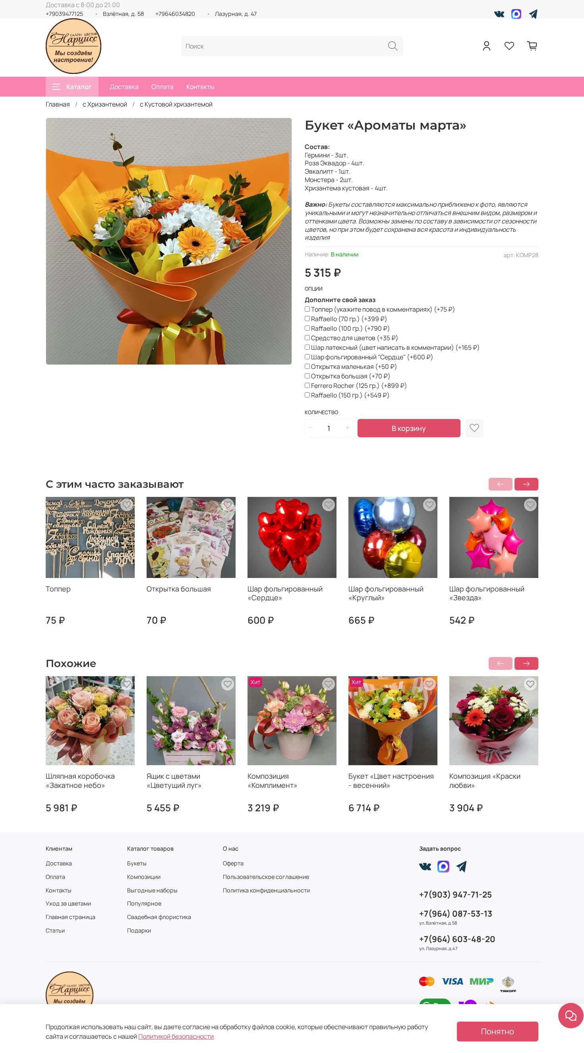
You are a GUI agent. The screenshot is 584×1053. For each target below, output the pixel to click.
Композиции (144, 876)
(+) (383, 309)
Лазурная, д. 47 (236, 13)
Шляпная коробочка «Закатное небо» (80, 780)
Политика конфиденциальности (266, 890)
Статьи (55, 930)
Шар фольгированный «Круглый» (385, 593)
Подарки (139, 930)
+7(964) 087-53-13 (455, 913)
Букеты (137, 863)
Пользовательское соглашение (266, 876)
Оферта (233, 863)
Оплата (162, 86)
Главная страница (70, 917)
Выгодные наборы (152, 890)
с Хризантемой (105, 104)
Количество (321, 412)
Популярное (144, 903)
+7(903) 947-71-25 (455, 894)
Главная (58, 104)
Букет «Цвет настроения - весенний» (391, 780)
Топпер (58, 588)
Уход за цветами (68, 903)
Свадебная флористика (159, 917)
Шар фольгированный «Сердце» (285, 593)
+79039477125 (64, 13)
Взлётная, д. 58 (123, 13)
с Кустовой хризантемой (176, 104)
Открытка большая (179, 588)
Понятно (497, 1031)
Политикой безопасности (176, 1036)
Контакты (200, 86)
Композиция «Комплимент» (273, 780)
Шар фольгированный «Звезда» (486, 593)
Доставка (124, 86)
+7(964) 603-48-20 (457, 938)
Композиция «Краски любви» (484, 780)
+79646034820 (175, 13)
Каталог (79, 86)
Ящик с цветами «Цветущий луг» (174, 780)
